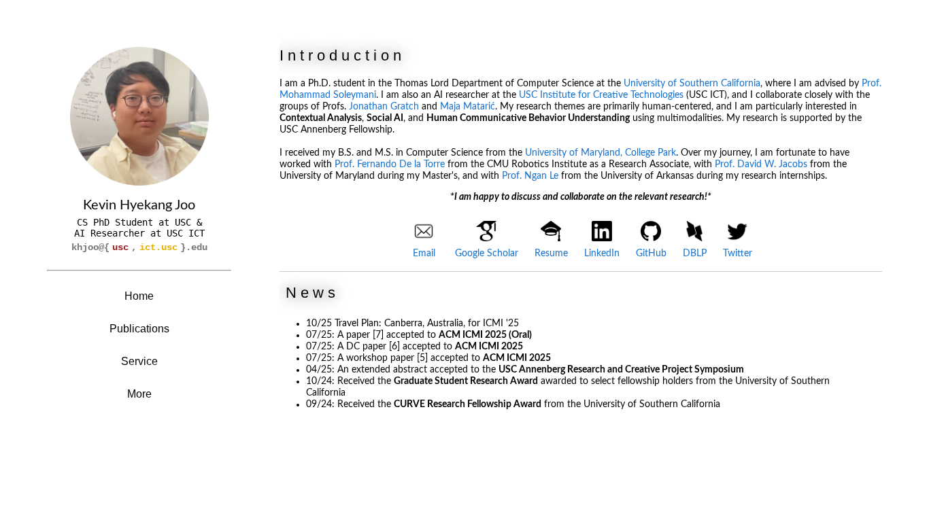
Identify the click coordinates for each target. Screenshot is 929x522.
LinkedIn (602, 253)
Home (139, 296)
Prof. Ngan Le (530, 176)
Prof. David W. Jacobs (761, 164)
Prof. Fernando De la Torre (390, 164)
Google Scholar (486, 253)
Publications (139, 328)
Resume (551, 253)
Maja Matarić (467, 106)
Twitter (737, 253)
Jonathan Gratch (384, 106)
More (139, 394)
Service (139, 361)
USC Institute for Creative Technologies (601, 95)
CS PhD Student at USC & (139, 222)
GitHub (651, 253)
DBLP (695, 253)
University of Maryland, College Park (600, 153)
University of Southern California (692, 83)
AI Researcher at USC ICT (139, 233)
